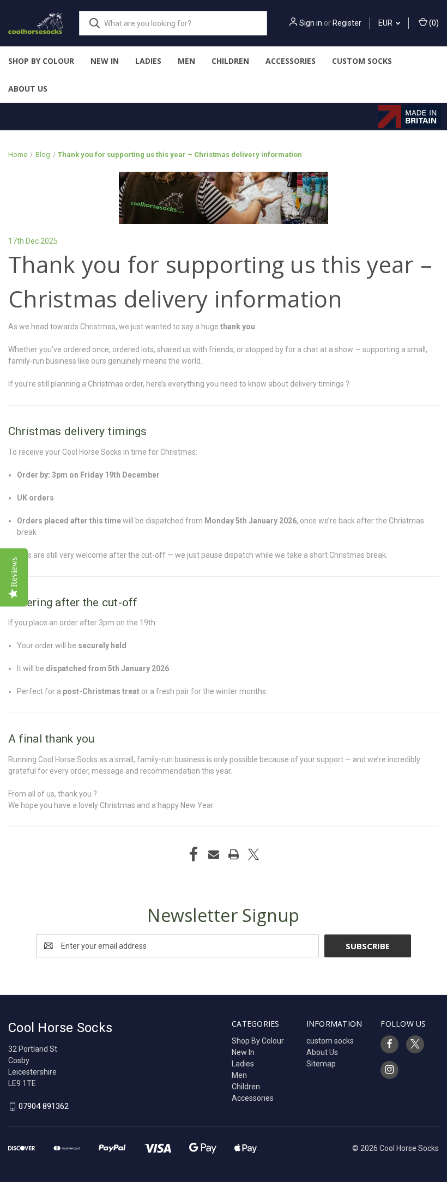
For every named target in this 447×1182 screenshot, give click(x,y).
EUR (386, 23)
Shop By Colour (41, 61)
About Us (27, 88)
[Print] (233, 854)
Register (347, 23)
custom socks (362, 61)
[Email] (213, 854)
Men (186, 61)
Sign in (310, 23)
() (433, 23)
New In (104, 61)
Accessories (290, 61)
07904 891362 (44, 1106)
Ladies (148, 61)
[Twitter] (253, 854)
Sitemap (321, 1063)
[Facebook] (193, 854)
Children (230, 61)
